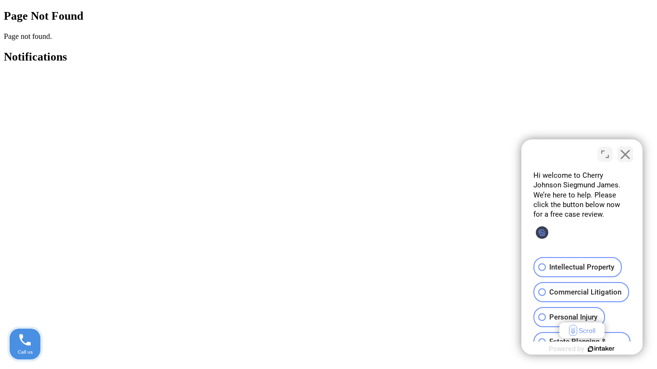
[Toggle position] (605, 154)
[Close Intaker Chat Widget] (625, 154)
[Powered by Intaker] (601, 349)
